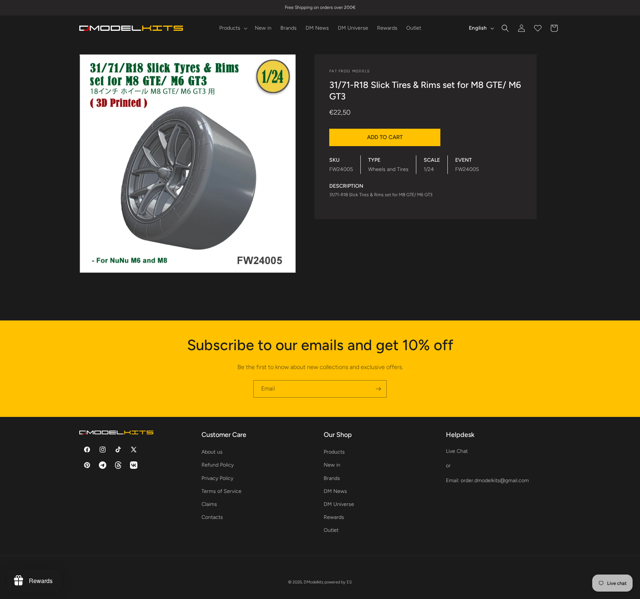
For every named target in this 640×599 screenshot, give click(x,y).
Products (334, 452)
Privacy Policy (217, 478)
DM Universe (339, 504)
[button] (232, 28)
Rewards (334, 517)
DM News (335, 491)
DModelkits (313, 582)
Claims (209, 504)
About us (212, 452)
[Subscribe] (378, 389)
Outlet (331, 530)
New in (332, 465)
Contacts (212, 517)
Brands (332, 478)
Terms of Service (221, 491)
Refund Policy (217, 465)
